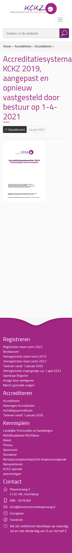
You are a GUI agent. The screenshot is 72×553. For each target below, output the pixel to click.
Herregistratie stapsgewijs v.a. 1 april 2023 (32, 370)
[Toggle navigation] (60, 20)
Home (7, 46)
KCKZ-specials (12, 468)
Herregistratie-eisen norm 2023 (24, 361)
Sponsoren (10, 449)
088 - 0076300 (20, 500)
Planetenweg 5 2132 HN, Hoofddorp (24, 491)
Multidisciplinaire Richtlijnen (21, 435)
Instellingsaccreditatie (18, 410)
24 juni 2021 (37, 129)
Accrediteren (23, 46)
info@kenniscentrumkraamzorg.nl (32, 506)
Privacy (8, 444)
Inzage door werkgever (18, 380)
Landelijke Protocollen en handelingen (28, 430)
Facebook (16, 519)
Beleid (7, 440)
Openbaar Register (15, 375)
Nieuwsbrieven (13, 464)
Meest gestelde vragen (18, 385)
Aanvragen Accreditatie (18, 405)
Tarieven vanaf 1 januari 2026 (23, 366)
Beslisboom (11, 351)
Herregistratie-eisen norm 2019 (24, 356)
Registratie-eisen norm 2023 (22, 346)
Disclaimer (10, 454)
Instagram (17, 513)
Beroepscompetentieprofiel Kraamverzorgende (34, 459)
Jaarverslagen (12, 473)
